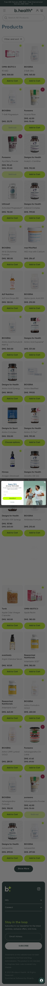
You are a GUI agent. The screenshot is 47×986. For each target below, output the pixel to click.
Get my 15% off (12, 498)
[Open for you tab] (41, 980)
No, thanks (12, 502)
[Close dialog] (44, 482)
